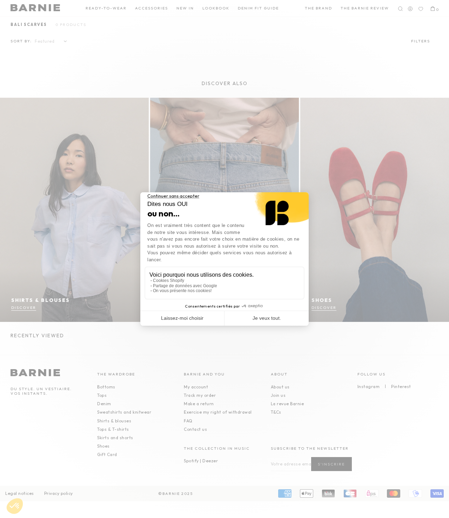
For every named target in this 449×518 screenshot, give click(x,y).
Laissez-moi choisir (182, 318)
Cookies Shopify (168, 280)
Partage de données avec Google (185, 285)
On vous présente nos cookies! (182, 290)
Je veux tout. (267, 318)
